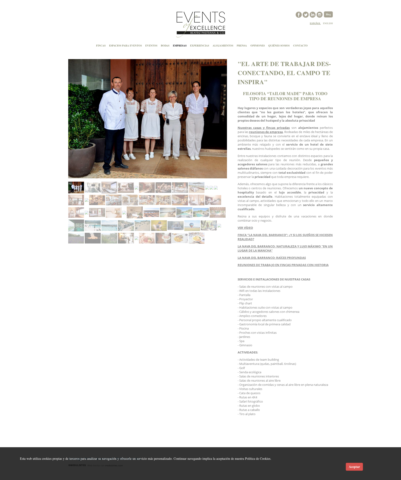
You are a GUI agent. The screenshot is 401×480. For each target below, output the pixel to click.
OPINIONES (257, 45)
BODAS (165, 45)
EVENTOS (151, 45)
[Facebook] (299, 14)
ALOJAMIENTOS (223, 45)
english (328, 23)
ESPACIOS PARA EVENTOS (125, 45)
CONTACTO (300, 45)
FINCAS (101, 45)
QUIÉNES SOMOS (279, 45)
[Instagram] (320, 14)
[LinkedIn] (313, 14)
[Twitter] (306, 14)
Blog (328, 14)
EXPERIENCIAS (199, 45)
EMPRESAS (180, 45)
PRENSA (242, 45)
